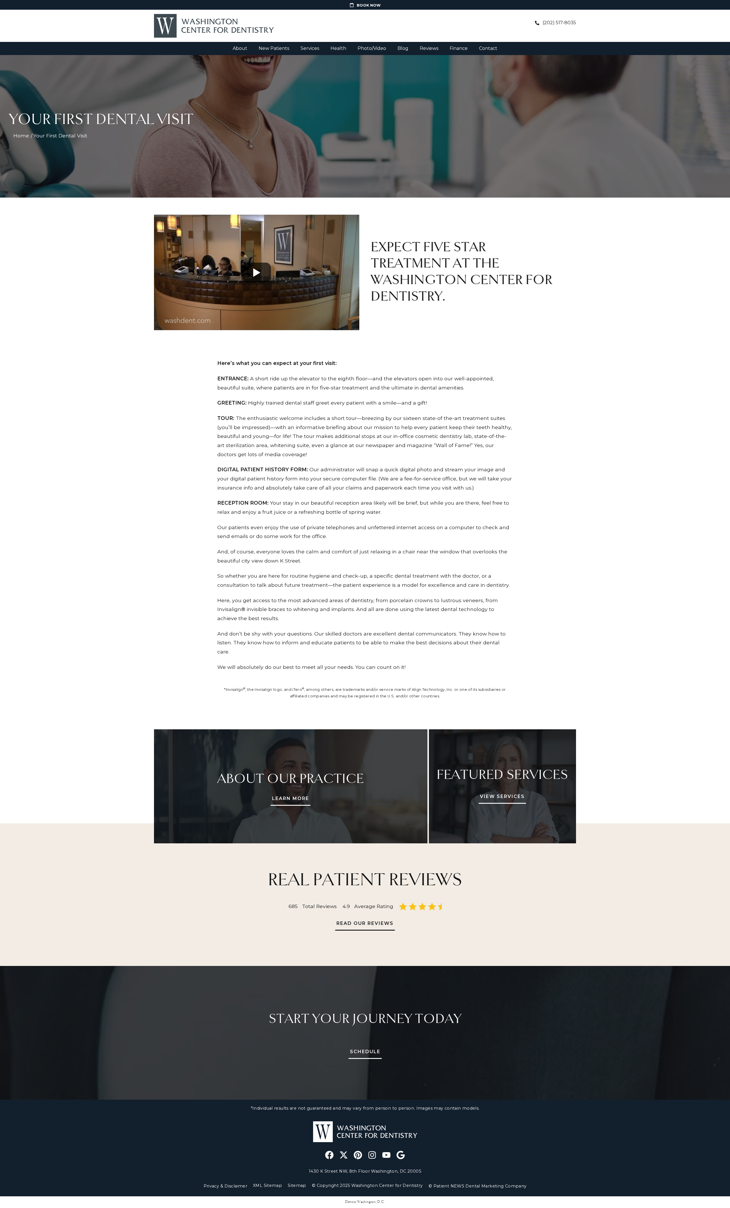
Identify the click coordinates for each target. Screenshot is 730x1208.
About (240, 48)
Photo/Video (372, 48)
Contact (488, 48)
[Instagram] (372, 1155)
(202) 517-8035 (559, 22)
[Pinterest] (358, 1155)
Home (21, 136)
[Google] (401, 1155)
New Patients (274, 48)
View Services (502, 796)
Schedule (365, 1051)
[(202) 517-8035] (537, 23)
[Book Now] (352, 5)
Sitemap (297, 1185)
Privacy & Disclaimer (226, 1186)
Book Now (369, 5)
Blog (403, 48)
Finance (459, 48)
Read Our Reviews (365, 923)
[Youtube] (386, 1155)
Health (338, 48)
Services (310, 48)
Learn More (290, 798)
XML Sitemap (267, 1185)
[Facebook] (329, 1155)
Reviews (429, 48)
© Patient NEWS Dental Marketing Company (478, 1186)
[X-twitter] (343, 1155)
